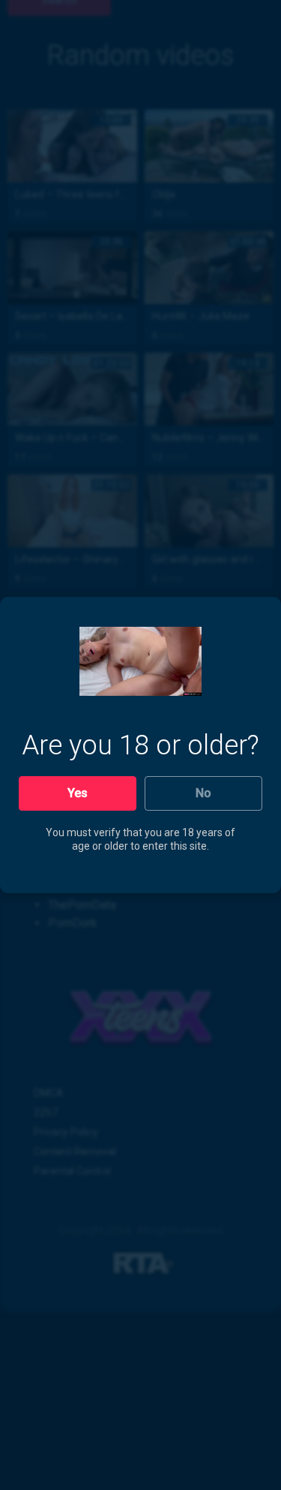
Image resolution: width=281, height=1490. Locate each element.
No (203, 793)
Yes (77, 793)
